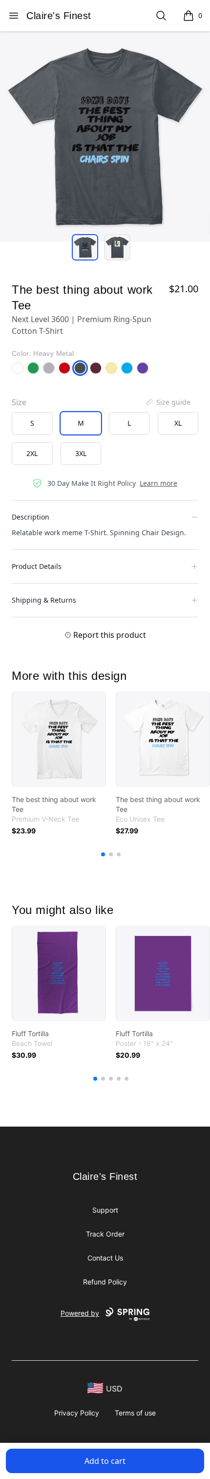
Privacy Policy (76, 1413)
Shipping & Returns (44, 600)
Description (30, 517)
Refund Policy (105, 1282)
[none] (167, 402)
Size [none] (19, 402)
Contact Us (105, 1258)
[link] (58, 739)
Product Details (37, 566)
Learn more (158, 483)
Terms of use (135, 1413)
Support (105, 1210)
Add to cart (105, 1461)
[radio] (32, 423)
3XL (80, 453)
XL (178, 423)
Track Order (105, 1234)
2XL (32, 453)
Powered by (80, 1313)
